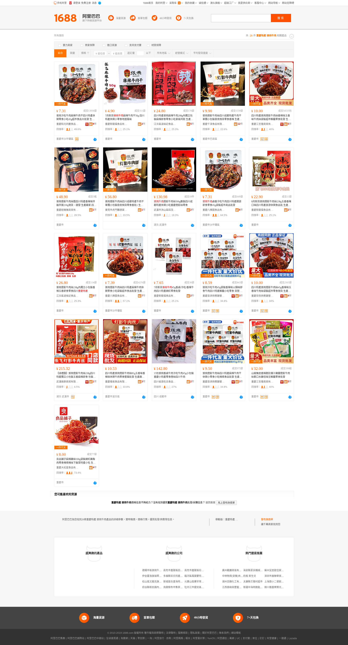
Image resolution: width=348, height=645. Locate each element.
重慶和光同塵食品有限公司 (67, 124)
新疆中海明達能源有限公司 (257, 587)
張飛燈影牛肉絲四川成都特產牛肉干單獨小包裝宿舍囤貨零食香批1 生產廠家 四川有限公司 (124, 203)
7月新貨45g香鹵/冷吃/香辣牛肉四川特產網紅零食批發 (174, 289)
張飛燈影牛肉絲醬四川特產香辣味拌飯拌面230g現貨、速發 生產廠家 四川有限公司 (76, 203)
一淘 (149, 638)
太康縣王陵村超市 (253, 581)
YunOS (211, 638)
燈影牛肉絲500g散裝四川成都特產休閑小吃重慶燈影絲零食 (173, 203)
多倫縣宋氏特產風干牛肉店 (177, 576)
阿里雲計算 (199, 638)
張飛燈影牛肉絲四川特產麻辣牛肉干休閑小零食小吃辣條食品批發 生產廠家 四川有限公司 (222, 375)
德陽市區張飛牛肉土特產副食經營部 (161, 570)
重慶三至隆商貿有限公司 (262, 124)
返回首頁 (210, 502)
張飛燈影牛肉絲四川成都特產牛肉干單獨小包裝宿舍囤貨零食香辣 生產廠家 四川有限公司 (222, 117)
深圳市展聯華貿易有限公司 (278, 576)
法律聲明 (171, 633)
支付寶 (246, 638)
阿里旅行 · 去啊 (162, 638)
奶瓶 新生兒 (249, 576)
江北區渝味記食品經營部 (165, 124)
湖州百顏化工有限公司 (234, 581)
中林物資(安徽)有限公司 (235, 576)
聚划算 (141, 638)
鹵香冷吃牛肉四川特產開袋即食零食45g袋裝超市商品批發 (222, 203)
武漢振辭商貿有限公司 (67, 381)
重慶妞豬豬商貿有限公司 (67, 210)
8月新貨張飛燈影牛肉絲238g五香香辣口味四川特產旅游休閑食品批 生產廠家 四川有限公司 (271, 203)
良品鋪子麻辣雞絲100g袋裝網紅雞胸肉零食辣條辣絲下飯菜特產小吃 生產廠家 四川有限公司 (76, 461)
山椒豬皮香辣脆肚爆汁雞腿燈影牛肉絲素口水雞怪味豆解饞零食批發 (270, 375)
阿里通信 (222, 638)
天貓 (132, 638)
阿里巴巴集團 (58, 638)
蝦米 (187, 638)
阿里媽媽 (178, 638)
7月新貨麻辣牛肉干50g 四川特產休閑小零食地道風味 (124, 117)
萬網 (231, 638)
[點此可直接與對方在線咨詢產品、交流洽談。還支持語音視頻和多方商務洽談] (95, 139)
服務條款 (183, 633)
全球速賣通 (112, 638)
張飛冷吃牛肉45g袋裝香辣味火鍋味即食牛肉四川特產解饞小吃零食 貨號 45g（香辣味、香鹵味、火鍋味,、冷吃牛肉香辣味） (222, 289)
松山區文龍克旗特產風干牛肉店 (159, 581)
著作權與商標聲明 (154, 633)
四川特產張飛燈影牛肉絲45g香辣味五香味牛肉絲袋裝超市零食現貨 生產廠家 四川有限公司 (271, 289)
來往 (254, 638)
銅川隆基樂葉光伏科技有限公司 (281, 587)
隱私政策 (195, 633)
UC (238, 638)
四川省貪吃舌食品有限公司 (165, 381)
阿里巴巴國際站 (75, 638)
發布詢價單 (267, 519)
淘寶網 (124, 638)
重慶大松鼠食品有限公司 (67, 467)
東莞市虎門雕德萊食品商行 (116, 210)
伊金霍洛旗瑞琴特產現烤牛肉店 (159, 576)
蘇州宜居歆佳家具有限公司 (278, 570)
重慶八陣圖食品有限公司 (214, 210)
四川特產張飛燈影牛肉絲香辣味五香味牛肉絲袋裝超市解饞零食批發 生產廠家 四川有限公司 (271, 117)
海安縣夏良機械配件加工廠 (257, 570)
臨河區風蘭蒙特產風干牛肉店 (200, 576)
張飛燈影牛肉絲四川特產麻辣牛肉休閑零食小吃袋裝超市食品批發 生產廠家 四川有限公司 (124, 289)
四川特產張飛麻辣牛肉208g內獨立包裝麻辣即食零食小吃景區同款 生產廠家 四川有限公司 (173, 117)
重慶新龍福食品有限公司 (116, 124)
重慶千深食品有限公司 (214, 124)
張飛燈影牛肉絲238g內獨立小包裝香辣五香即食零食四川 (75, 289)
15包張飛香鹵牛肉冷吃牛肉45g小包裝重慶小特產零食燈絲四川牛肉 (174, 375)
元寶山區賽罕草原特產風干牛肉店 (202, 581)
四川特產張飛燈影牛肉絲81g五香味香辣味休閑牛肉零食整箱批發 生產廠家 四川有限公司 (125, 375)
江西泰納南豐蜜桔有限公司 (236, 587)
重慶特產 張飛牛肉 (235, 519)
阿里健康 (272, 638)
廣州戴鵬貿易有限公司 (234, 570)
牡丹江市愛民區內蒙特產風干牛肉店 (203, 587)
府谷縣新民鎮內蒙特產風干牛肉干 (160, 587)
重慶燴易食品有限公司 (116, 381)
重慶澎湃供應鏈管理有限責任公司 (214, 295)
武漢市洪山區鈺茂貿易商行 (165, 210)
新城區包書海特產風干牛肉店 (179, 581)
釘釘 (262, 638)
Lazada (293, 638)
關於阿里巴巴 (209, 633)
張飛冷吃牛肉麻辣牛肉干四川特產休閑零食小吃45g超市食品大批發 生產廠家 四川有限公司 (75, 117)
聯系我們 (224, 633)
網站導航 (236, 633)
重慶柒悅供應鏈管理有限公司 (262, 295)
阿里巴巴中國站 (95, 638)
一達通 (282, 638)
